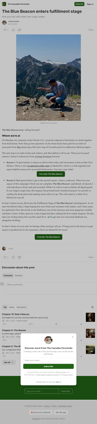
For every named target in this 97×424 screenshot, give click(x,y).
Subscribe (48, 366)
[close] (73, 337)
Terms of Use (61, 372)
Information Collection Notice (48, 375)
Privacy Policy (68, 375)
